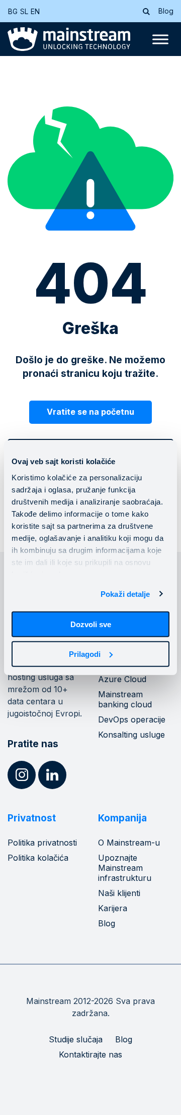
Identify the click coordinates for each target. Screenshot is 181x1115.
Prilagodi (85, 653)
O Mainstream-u (129, 843)
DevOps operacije (131, 719)
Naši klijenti (119, 893)
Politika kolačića (38, 858)
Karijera (112, 908)
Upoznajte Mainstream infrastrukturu (124, 868)
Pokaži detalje (125, 593)
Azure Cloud (122, 679)
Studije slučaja (76, 1039)
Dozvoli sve (90, 624)
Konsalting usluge (131, 735)
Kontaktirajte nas (90, 1054)
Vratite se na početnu (90, 412)
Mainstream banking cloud (125, 699)
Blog (165, 11)
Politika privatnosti (42, 843)
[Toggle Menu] (160, 39)
